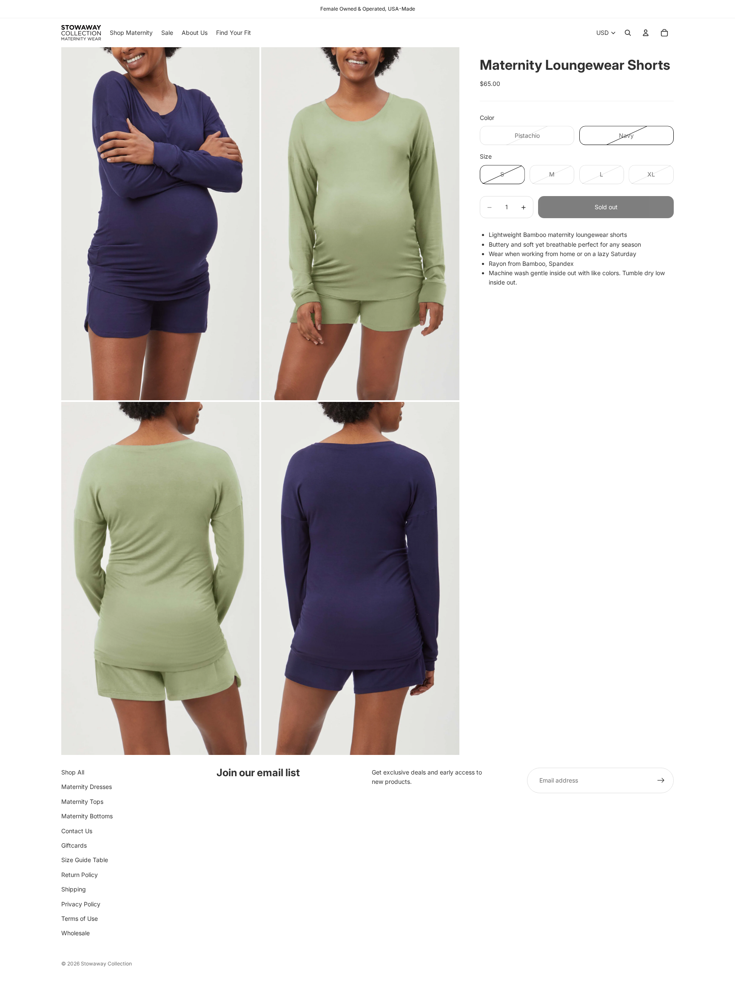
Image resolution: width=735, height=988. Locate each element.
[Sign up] (661, 780)
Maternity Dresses (86, 787)
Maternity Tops (82, 801)
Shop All (72, 772)
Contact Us (76, 830)
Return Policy (79, 874)
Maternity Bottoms (87, 816)
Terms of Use (79, 918)
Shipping (73, 889)
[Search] (627, 32)
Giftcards (74, 845)
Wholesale (75, 933)
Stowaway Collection (106, 963)
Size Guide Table (84, 860)
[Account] (645, 32)
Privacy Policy (80, 904)
